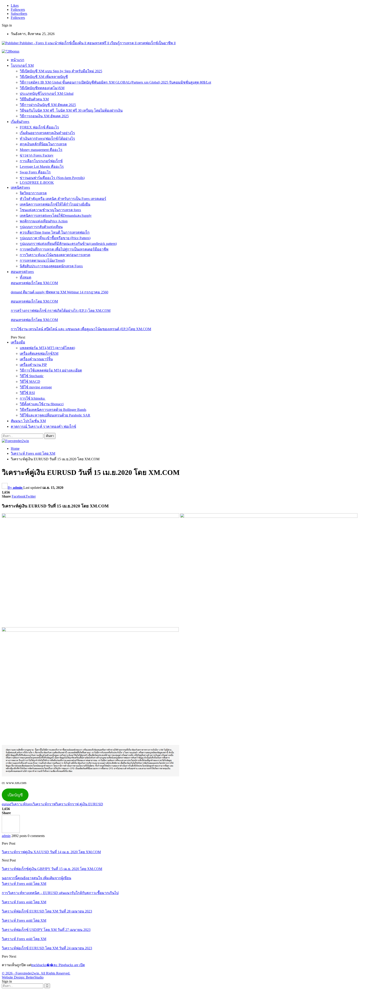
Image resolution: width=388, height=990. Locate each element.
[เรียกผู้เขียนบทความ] (11, 832)
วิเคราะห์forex (22, 804)
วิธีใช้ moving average (36, 387)
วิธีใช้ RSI (27, 393)
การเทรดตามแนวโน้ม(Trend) (42, 260)
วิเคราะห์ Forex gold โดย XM (24, 884)
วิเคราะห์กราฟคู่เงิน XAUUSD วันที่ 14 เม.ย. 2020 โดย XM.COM (51, 852)
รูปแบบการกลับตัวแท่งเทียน (41, 227)
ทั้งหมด (25, 277)
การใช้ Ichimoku (33, 398)
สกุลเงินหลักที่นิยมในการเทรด (43, 144)
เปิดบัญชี (15, 795)
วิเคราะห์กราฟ (44, 804)
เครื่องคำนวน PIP (33, 365)
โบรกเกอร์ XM (22, 65)
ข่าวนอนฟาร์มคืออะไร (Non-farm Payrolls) (52, 178)
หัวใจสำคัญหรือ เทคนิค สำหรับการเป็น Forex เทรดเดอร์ (63, 199)
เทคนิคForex (20, 187)
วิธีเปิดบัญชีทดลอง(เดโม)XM (42, 88)
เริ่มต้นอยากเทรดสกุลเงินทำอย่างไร (47, 133)
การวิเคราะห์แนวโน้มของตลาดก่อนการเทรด (55, 255)
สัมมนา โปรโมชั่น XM (28, 421)
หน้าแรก (17, 60)
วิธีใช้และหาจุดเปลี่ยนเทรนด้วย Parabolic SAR (55, 415)
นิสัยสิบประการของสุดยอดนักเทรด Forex (51, 266)
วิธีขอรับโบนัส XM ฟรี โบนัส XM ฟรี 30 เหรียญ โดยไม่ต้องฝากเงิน (71, 110)
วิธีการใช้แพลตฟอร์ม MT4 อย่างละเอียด (51, 370)
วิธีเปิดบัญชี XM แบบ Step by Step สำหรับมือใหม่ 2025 (61, 71)
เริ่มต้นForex (20, 122)
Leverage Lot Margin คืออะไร (42, 166)
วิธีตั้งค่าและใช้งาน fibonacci (42, 404)
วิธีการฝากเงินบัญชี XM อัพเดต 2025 (48, 105)
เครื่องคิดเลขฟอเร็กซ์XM (39, 353)
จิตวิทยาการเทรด (33, 193)
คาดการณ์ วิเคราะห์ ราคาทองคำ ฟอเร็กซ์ (43, 426)
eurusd (6, 804)
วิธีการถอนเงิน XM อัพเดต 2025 (44, 116)
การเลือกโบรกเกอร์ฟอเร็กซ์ (41, 161)
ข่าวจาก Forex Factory (36, 155)
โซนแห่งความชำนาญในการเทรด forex (50, 210)
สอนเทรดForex (22, 272)
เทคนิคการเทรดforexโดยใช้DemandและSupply (56, 215)
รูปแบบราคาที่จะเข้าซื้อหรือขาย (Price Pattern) (55, 238)
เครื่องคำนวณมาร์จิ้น (36, 359)
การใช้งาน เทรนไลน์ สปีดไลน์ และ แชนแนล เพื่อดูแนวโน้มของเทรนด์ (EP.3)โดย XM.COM (81, 329)
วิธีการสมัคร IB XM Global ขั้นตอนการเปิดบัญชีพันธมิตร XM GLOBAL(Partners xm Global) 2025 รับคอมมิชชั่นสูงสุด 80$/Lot (115, 82)
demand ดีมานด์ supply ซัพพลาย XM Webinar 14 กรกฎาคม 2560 (59, 292)
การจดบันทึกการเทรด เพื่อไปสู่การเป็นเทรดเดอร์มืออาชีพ (64, 249)
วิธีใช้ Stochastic (32, 376)
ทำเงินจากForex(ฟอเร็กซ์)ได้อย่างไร (47, 138)
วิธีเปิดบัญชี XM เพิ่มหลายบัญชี (44, 77)
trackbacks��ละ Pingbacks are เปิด (58, 965)
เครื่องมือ (18, 342)
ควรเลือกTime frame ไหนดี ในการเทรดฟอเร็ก (55, 232)
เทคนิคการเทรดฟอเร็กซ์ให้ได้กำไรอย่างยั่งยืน (55, 204)
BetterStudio (35, 977)
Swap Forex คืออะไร (35, 172)
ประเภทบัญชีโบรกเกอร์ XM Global (46, 93)
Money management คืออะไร (41, 150)
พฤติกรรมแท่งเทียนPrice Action (44, 221)
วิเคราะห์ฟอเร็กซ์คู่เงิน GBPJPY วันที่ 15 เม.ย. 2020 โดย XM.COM (52, 869)
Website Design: (14, 977)
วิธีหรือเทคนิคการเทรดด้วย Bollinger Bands (53, 410)
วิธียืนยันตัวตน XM (34, 99)
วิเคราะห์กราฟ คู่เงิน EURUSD (79, 804)
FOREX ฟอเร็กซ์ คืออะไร (39, 127)
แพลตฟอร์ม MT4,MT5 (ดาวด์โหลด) (47, 348)
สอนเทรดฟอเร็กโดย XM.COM (34, 283)
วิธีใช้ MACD (30, 381)
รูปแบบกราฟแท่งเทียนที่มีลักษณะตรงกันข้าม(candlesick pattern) (68, 244)
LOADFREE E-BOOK (37, 182)
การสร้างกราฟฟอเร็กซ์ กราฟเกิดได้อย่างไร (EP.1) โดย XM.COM (60, 310)
